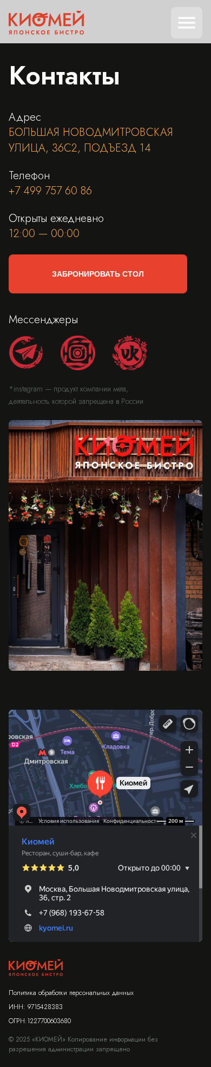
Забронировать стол (98, 274)
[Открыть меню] (186, 22)
